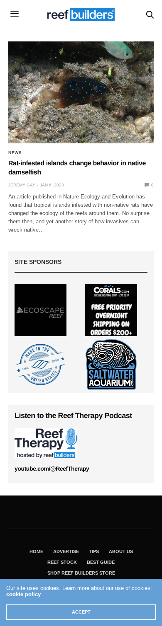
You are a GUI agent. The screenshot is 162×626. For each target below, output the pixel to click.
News (15, 153)
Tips (94, 551)
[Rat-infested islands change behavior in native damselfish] (81, 92)
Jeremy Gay (21, 185)
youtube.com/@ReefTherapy (52, 468)
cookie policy (23, 594)
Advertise (66, 551)
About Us (121, 551)
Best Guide (101, 562)
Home (36, 551)
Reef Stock (62, 562)
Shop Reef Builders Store (81, 572)
